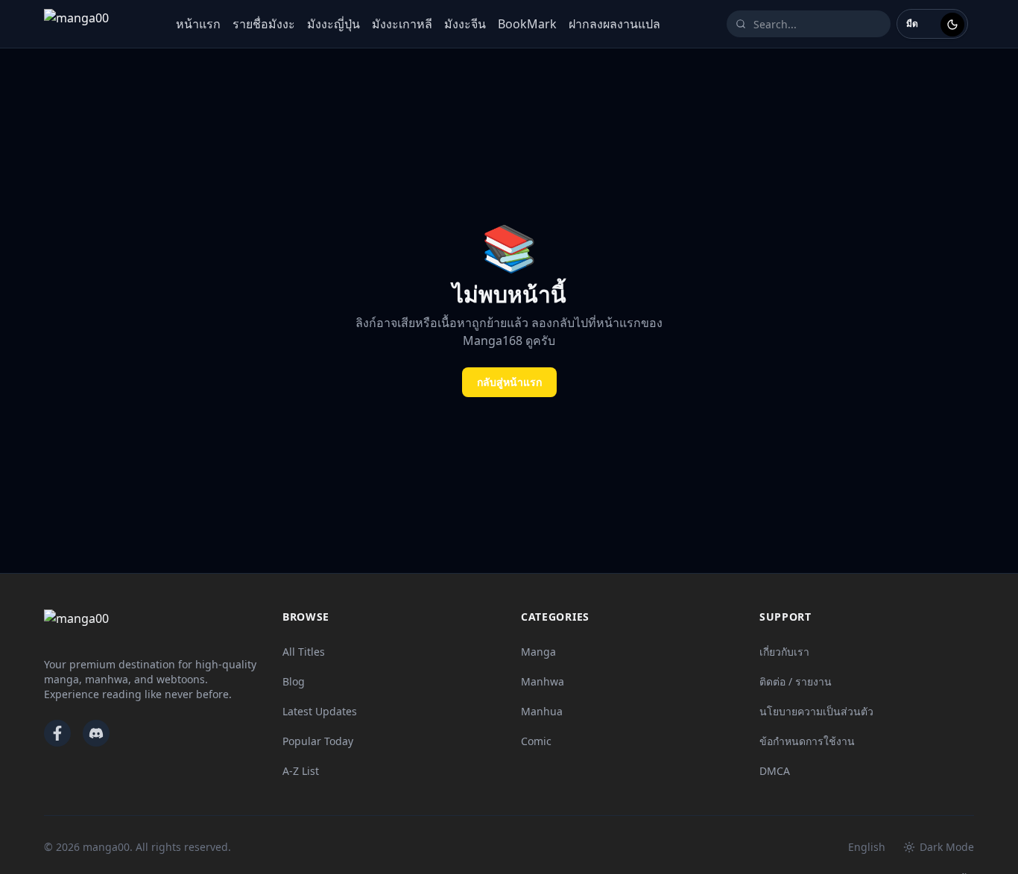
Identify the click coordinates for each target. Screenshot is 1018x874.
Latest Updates (319, 711)
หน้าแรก (198, 24)
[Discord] (96, 733)
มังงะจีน (465, 24)
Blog (293, 681)
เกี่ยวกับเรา (784, 652)
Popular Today (317, 741)
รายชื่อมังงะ (264, 24)
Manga (538, 652)
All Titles (303, 652)
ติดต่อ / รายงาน (795, 681)
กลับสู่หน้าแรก (509, 382)
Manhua (542, 711)
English (866, 847)
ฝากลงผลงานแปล (614, 24)
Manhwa (542, 681)
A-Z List (300, 771)
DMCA (774, 771)
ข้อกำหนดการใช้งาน (807, 741)
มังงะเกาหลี (402, 24)
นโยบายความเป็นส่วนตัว (816, 711)
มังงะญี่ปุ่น (333, 24)
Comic (536, 741)
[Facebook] (57, 733)
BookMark (527, 24)
